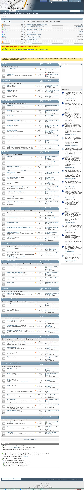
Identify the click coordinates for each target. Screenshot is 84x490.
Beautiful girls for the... (69, 167)
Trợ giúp (72, 1)
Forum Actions (28, 13)
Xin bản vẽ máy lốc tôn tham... (51, 330)
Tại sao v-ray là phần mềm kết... (51, 272)
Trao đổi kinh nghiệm (11, 303)
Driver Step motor (11, 172)
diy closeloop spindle (49, 161)
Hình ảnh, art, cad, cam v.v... (13, 320)
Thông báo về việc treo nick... (52, 74)
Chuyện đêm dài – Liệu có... (70, 134)
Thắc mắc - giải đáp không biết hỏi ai (10, 298)
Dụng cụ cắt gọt (10, 237)
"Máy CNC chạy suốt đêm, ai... (51, 90)
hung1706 (5, 37)
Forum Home (5, 13)
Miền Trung (9, 90)
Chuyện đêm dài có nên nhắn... (71, 145)
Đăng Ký (78, 1)
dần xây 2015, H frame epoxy (51, 222)
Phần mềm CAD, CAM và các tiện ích (15, 272)
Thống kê (4, 19)
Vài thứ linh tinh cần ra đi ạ (50, 379)
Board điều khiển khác (11, 197)
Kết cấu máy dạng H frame (12, 222)
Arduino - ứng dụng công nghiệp (14, 257)
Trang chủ (5, 11)
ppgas (4, 36)
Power (8, 156)
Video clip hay (10, 426)
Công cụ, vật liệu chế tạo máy (13, 232)
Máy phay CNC (10, 105)
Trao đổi (8, 390)
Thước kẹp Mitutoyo (49, 394)
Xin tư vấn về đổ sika (49, 217)
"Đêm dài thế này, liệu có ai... (51, 85)
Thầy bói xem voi (10, 293)
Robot (8, 140)
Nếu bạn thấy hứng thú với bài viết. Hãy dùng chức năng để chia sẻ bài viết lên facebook (25, 49)
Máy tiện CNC (10, 110)
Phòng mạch (5, 288)
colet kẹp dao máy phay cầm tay (51, 237)
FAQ (15, 13)
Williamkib (25, 456)
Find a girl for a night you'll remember (33, 37)
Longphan (81, 31)
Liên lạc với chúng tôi (50, 479)
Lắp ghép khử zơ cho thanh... (51, 227)
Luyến (4, 42)
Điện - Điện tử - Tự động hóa (13, 253)
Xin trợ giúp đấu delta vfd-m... (51, 182)
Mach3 (8, 170)
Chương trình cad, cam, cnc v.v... (14, 325)
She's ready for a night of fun (32, 39)
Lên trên (80, 479)
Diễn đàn (12, 11)
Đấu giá (8, 394)
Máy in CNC (9, 136)
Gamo (4, 24)
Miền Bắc (9, 85)
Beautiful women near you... (71, 260)
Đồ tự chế (9, 352)
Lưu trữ (76, 479)
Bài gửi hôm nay (20, 11)
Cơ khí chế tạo (10, 248)
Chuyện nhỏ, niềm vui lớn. (31, 32)
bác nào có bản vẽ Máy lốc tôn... (51, 320)
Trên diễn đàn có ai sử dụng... (51, 390)
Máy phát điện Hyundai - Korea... (51, 156)
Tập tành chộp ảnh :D (53, 422)
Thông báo (4, 63)
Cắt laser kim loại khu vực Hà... (51, 347)
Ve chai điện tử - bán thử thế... (51, 410)
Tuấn (4, 34)
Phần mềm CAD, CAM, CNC (8, 260)
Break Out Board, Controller (13, 166)
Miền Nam (9, 95)
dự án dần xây (48, 212)
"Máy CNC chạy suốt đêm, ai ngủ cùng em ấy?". (35, 26)
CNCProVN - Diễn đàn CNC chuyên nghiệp (65, 479)
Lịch (17, 13)
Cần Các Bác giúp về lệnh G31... (51, 120)
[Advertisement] (21, 54)
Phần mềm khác (10, 282)
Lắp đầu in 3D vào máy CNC (50, 135)
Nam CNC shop (10, 383)
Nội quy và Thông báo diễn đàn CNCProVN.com (12, 48)
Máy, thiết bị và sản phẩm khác (9, 243)
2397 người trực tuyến (14, 447)
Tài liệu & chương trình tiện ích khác (14, 330)
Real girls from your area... (70, 178)
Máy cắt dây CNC (48, 115)
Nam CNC (5, 27)
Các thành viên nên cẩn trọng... (53, 399)
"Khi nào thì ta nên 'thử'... (70, 122)
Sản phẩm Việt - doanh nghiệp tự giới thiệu (16, 342)
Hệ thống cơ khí (6, 207)
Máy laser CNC (10, 125)
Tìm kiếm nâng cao (78, 13)
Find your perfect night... (70, 222)
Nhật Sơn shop (24, 381)
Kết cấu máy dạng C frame (12, 217)
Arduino (23, 256)
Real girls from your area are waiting (33, 36)
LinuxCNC (23, 170)
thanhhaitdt (5, 31)
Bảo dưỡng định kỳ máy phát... (51, 385)
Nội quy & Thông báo (11, 68)
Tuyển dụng (9, 368)
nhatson (4, 29)
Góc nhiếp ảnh (10, 422)
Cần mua (8, 373)
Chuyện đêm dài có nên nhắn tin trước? (34, 31)
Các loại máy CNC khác (11, 146)
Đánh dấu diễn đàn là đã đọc (30, 439)
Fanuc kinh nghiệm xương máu (51, 105)
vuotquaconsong (79, 26)
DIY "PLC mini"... (48, 166)
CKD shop (9, 381)
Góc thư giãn (5, 417)
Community (21, 13)
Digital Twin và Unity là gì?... (51, 282)
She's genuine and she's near (71, 230)
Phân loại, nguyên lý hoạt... (50, 252)
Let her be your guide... (69, 251)
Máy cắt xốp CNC (10, 115)
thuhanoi (5, 32)
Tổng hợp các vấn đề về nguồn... (51, 191)
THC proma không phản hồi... (51, 186)
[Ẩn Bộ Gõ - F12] (78, 489)
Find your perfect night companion (33, 42)
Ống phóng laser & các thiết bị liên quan (15, 191)
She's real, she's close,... (70, 210)
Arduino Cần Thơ (10, 256)
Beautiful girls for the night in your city (34, 34)
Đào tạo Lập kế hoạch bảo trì (51, 248)
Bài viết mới (11, 13)
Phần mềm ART (10, 267)
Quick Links (35, 13)
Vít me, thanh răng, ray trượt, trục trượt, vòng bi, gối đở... (19, 227)
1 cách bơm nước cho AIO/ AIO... (52, 303)
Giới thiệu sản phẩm (6, 335)
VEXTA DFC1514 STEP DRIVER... (51, 172)
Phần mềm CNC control (12, 277)
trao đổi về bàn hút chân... (50, 232)
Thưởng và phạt (10, 74)
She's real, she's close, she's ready (33, 41)
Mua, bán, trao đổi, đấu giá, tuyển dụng (11, 363)
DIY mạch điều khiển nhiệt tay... (51, 197)
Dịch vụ (8, 385)
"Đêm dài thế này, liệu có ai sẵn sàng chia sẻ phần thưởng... (37, 24)
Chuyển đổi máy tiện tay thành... (51, 110)
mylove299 (80, 28)
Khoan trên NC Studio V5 (50, 277)
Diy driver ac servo (49, 177)
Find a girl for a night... (69, 186)
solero (4, 41)
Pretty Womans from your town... (52, 373)
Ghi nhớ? (54, 2)
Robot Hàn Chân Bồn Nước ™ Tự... (52, 140)
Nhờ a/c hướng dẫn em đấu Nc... (52, 309)
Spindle (8, 161)
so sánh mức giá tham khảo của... (52, 341)
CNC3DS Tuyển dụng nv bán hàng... (52, 368)
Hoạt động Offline (6, 80)
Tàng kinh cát (5, 315)
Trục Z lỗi (47, 325)
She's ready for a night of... (70, 197)
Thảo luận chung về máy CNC (9, 100)
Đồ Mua (8, 356)
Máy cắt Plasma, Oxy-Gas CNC (13, 120)
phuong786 (80, 24)
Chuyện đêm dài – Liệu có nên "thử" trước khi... (35, 29)
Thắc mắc (9, 309)
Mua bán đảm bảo (11, 405)
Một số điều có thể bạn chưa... (51, 146)
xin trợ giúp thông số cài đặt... (51, 293)
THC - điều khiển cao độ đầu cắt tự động (15, 187)
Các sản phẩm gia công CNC (13, 347)
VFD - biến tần (10, 182)
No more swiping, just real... (71, 243)
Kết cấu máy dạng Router (12, 212)
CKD (4, 26)
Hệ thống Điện (5, 151)
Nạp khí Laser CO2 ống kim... (51, 125)
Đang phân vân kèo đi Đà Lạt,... (51, 95)
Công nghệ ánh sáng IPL (50, 432)
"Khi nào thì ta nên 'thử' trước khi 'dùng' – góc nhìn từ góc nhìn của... (39, 27)
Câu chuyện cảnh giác (11, 399)
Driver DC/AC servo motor (12, 177)
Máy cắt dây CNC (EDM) (12, 130)
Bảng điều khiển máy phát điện (52, 201)
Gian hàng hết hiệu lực (12, 410)
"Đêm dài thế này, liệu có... (70, 98)
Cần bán (8, 379)
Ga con (4, 39)
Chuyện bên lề (10, 432)
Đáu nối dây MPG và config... (51, 352)
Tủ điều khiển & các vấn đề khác (14, 201)
